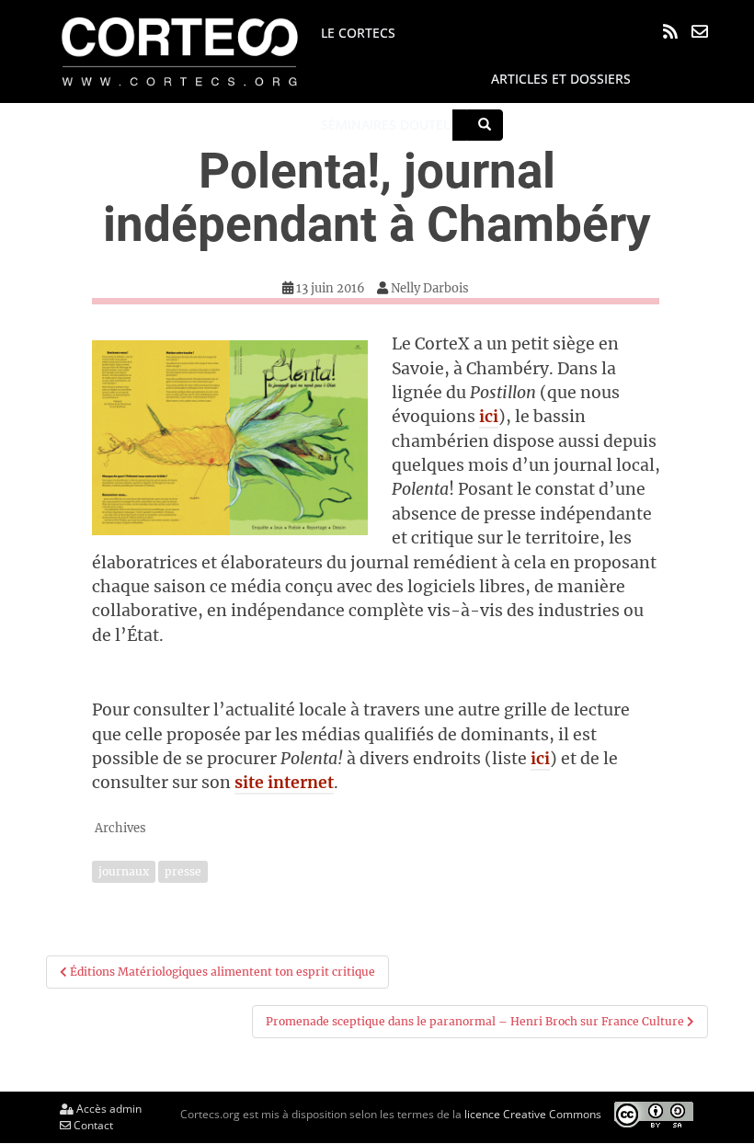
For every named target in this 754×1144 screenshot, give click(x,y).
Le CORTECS (358, 32)
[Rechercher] (484, 125)
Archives (120, 828)
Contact (92, 1125)
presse (183, 871)
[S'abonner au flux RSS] (670, 31)
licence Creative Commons (532, 1113)
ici (488, 416)
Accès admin (108, 1108)
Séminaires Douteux (390, 124)
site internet (284, 782)
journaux (123, 871)
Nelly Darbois (430, 288)
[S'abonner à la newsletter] (699, 31)
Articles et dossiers (561, 78)
